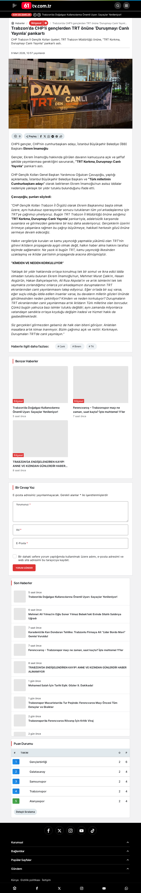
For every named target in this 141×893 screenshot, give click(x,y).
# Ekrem (76, 346)
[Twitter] (59, 830)
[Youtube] (81, 830)
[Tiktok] (92, 830)
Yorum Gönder (24, 568)
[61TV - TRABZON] (36, 5)
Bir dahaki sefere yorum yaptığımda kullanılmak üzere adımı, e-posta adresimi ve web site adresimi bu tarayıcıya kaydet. (70, 558)
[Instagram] (70, 830)
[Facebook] (48, 830)
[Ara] (117, 5)
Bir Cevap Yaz (24, 487)
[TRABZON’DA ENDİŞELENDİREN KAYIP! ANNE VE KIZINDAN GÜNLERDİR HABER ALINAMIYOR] (40, 446)
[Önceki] (35, 14)
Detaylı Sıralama (25, 811)
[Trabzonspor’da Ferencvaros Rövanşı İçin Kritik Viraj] (70, 720)
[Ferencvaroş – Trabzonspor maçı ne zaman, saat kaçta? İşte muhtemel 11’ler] (100, 392)
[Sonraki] (39, 14)
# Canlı (61, 346)
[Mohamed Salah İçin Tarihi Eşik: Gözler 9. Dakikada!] (70, 685)
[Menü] (14, 5)
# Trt (91, 346)
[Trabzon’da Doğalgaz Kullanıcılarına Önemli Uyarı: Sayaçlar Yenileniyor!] (40, 392)
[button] (126, 5)
